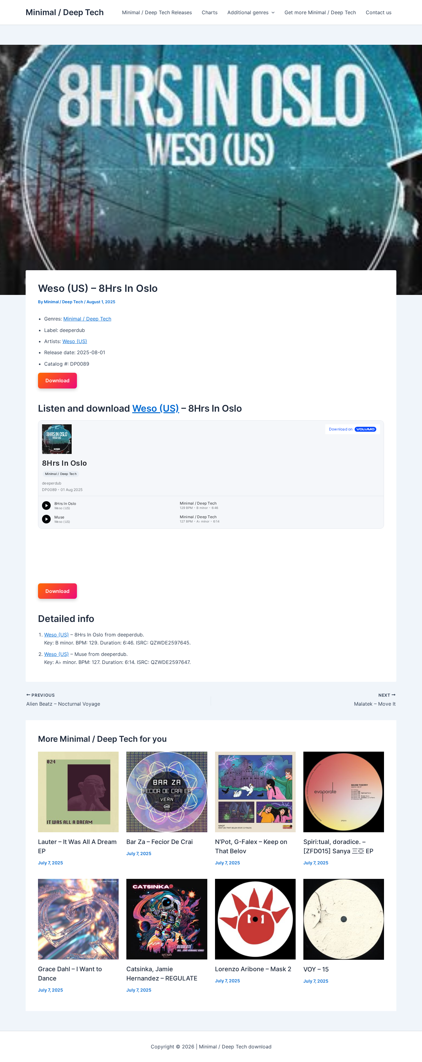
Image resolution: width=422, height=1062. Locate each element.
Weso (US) (74, 341)
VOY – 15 (316, 969)
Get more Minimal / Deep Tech (320, 12)
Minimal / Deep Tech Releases (157, 12)
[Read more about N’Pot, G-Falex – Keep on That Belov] (255, 791)
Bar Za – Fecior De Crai (159, 842)
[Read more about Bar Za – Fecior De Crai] (166, 791)
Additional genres (247, 12)
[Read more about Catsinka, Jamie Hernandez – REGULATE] (166, 919)
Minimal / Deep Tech (65, 12)
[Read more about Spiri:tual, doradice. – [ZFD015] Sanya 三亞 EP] (343, 791)
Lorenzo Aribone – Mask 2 (253, 969)
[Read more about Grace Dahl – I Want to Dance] (78, 919)
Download (57, 380)
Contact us (378, 12)
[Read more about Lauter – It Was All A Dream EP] (78, 791)
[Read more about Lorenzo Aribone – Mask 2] (255, 919)
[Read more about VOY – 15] (343, 919)
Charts (209, 12)
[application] (271, 12)
